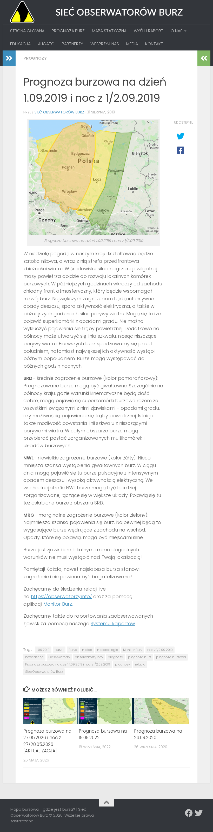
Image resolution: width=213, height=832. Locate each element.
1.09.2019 (43, 650)
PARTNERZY (72, 44)
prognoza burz (139, 657)
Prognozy (35, 58)
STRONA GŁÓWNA (27, 31)
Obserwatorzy (59, 657)
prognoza (115, 657)
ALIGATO (46, 44)
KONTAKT (154, 44)
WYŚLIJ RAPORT (148, 31)
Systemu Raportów (113, 623)
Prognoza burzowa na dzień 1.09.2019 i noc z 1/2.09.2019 (67, 664)
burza (59, 650)
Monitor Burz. (58, 604)
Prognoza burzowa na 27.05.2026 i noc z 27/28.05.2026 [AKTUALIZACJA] (47, 741)
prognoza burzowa (171, 657)
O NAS (177, 31)
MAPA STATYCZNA (109, 31)
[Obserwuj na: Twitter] (199, 813)
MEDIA (132, 44)
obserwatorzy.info (89, 657)
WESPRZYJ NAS (104, 44)
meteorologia (107, 650)
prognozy (122, 664)
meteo (87, 650)
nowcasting (34, 657)
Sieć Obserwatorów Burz (59, 112)
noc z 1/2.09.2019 (160, 650)
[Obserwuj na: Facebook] (189, 813)
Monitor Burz (132, 650)
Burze (73, 650)
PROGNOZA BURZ (68, 31)
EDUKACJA (20, 44)
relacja (140, 664)
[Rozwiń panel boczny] (9, 58)
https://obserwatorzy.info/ (61, 596)
